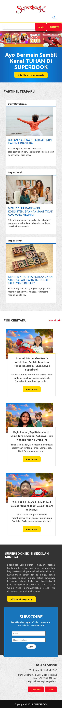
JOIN (50, 689)
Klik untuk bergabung (21, 599)
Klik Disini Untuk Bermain (31, 75)
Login (41, 26)
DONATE (54, 26)
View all (52, 320)
